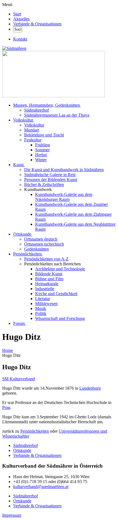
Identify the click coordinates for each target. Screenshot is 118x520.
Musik (40, 308)
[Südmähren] (14, 48)
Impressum (11, 515)
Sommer (42, 149)
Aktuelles (21, 19)
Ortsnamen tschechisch (44, 244)
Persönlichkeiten (27, 254)
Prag (6, 407)
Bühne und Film (49, 278)
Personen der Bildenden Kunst (50, 179)
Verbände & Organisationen (37, 23)
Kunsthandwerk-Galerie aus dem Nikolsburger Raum (63, 197)
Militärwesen (46, 303)
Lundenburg (90, 388)
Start (17, 14)
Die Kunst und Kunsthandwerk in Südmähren (64, 169)
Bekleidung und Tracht (44, 135)
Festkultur (32, 140)
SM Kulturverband (18, 378)
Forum (19, 323)
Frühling (42, 144)
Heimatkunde (46, 283)
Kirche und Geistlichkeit (56, 293)
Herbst (41, 154)
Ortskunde (22, 234)
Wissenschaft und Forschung (60, 318)
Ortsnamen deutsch (40, 239)
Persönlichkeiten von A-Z (46, 259)
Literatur (42, 298)
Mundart (31, 130)
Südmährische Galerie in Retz (50, 174)
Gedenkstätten (36, 249)
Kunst (18, 164)
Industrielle (44, 288)
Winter (41, 159)
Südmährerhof (36, 110)
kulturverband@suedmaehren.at (40, 486)
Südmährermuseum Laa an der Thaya (56, 115)
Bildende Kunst (48, 273)
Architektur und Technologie (60, 268)
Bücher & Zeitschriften (44, 184)
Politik (40, 313)
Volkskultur (23, 120)
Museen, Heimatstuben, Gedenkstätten (46, 105)
